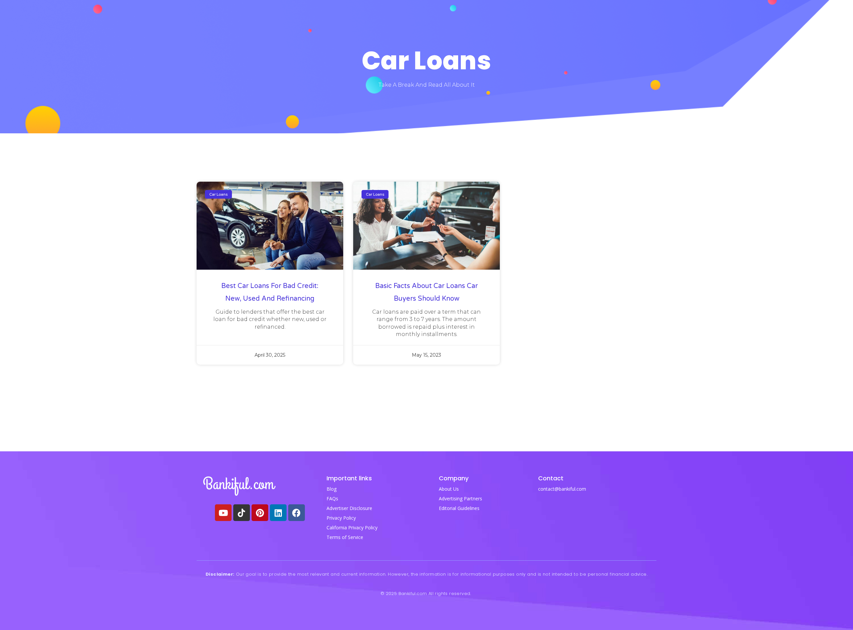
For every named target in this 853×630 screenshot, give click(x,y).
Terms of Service (345, 537)
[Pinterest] (260, 512)
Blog (332, 489)
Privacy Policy (341, 518)
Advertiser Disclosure (349, 508)
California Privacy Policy (352, 527)
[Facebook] (296, 512)
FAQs (332, 498)
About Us (449, 489)
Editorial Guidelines (459, 508)
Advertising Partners (460, 498)
